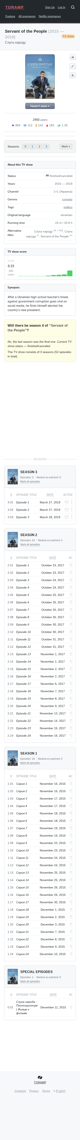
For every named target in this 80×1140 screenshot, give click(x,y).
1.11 (10, 857)
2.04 (10, 587)
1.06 (10, 820)
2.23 (10, 728)
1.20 (10, 924)
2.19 (10, 698)
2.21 (10, 713)
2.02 (10, 572)
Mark (65, 146)
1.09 (10, 843)
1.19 (10, 917)
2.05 (10, 595)
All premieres (26, 16)
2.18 (10, 691)
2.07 (10, 609)
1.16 (10, 894)
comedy (67, 199)
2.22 (10, 720)
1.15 (10, 887)
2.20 (10, 706)
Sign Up (50, 7)
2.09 (10, 624)
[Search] (74, 8)
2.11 (10, 639)
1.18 (10, 909)
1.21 (10, 931)
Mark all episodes (30, 481)
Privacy (34, 1090)
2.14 (10, 661)
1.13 (10, 872)
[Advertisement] (40, 409)
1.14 (10, 880)
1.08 (10, 835)
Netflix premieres (50, 16)
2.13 (10, 654)
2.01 (10, 565)
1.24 (10, 954)
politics (68, 207)
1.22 (10, 939)
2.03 (10, 580)
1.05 (10, 813)
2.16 (10, 676)
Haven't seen (39, 106)
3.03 (10, 517)
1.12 (10, 865)
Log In (61, 7)
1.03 (10, 798)
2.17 (10, 683)
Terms (46, 1090)
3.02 (10, 509)
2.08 (10, 617)
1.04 (10, 806)
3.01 (10, 502)
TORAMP (14, 7)
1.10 (10, 850)
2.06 (10, 602)
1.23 (10, 946)
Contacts (20, 1090)
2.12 (10, 646)
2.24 (10, 735)
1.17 (10, 902)
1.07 (10, 828)
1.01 (10, 783)
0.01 (10, 1007)
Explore (10, 16)
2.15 (10, 669)
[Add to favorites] (66, 502)
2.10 (10, 632)
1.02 (10, 791)
